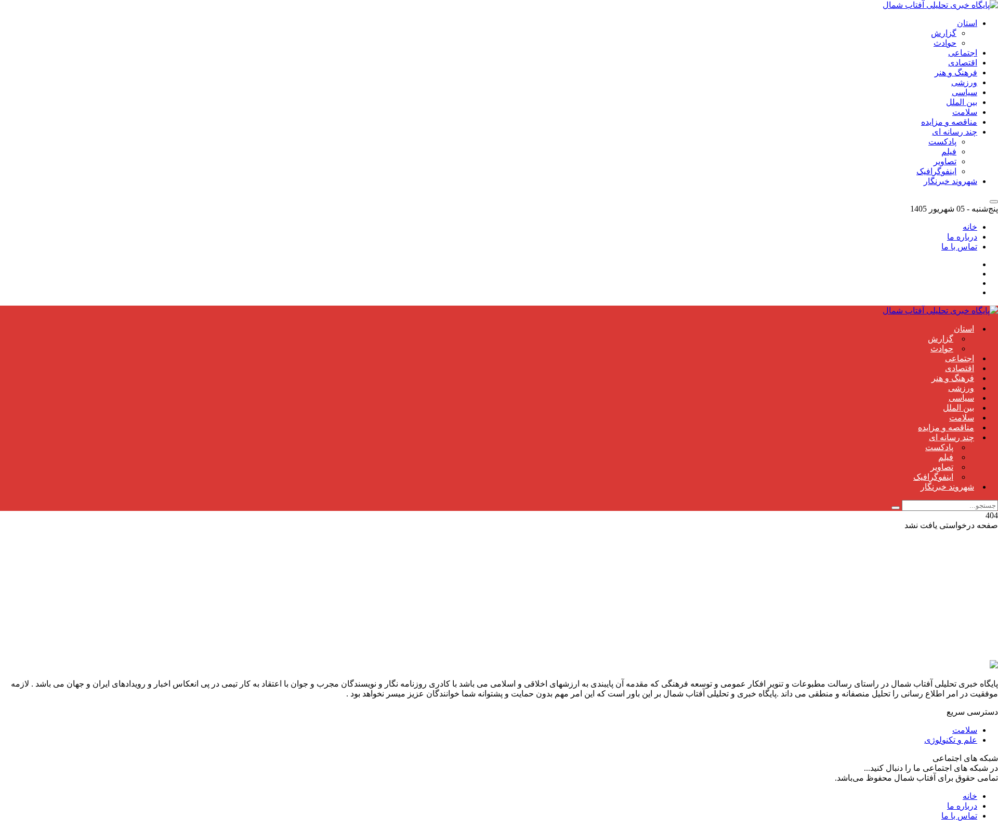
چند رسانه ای (954, 131)
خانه (970, 226)
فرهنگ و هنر (956, 72)
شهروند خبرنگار (950, 181)
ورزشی (964, 82)
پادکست (942, 141)
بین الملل (961, 102)
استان (967, 23)
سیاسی (964, 92)
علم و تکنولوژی (950, 739)
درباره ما (962, 236)
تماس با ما (959, 246)
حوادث (945, 42)
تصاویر (945, 161)
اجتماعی (962, 52)
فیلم (948, 151)
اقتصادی (962, 62)
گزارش (943, 33)
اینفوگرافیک (936, 171)
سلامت (964, 112)
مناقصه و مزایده (949, 121)
